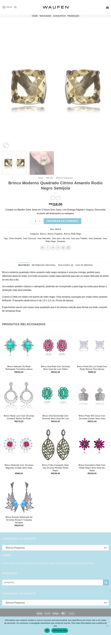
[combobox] (55, 548)
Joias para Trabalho (79, 238)
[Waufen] (55, 7)
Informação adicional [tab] (44, 265)
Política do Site (60, 630)
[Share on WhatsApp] (42, 248)
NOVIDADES (45, 16)
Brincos (49, 178)
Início (40, 178)
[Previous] (8, 86)
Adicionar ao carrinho (62, 221)
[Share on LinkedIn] (68, 248)
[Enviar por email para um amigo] (58, 248)
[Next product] (53, 198)
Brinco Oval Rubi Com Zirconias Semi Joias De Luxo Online (55, 367)
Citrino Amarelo (15, 238)
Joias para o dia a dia (61, 238)
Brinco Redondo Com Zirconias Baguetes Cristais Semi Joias (19, 466)
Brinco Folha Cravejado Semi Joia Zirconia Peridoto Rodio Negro (55, 468)
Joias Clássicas (29, 238)
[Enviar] (106, 582)
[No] (107, 626)
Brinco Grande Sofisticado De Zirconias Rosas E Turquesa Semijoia (19, 520)
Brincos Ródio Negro (72, 234)
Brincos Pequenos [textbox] (55, 548)
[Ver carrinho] (107, 7)
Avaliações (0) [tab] (65, 265)
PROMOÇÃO (73, 16)
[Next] (103, 86)
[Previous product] (58, 198)
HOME (35, 16)
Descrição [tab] (24, 265)
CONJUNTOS (59, 16)
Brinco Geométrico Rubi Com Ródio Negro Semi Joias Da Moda (92, 468)
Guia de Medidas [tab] (84, 265)
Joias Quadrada (95, 238)
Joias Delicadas (44, 238)
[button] (7, 7)
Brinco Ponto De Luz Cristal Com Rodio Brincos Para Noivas (92, 367)
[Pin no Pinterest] (63, 248)
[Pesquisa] (15, 7)
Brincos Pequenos (64, 178)
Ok (47, 630)
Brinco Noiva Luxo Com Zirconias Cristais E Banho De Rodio (19, 417)
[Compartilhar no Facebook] (47, 248)
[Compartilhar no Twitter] (52, 248)
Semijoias (61, 241)
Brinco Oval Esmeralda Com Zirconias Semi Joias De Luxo (55, 417)
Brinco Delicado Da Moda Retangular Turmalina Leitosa (19, 367)
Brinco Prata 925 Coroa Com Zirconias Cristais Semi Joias (92, 417)
